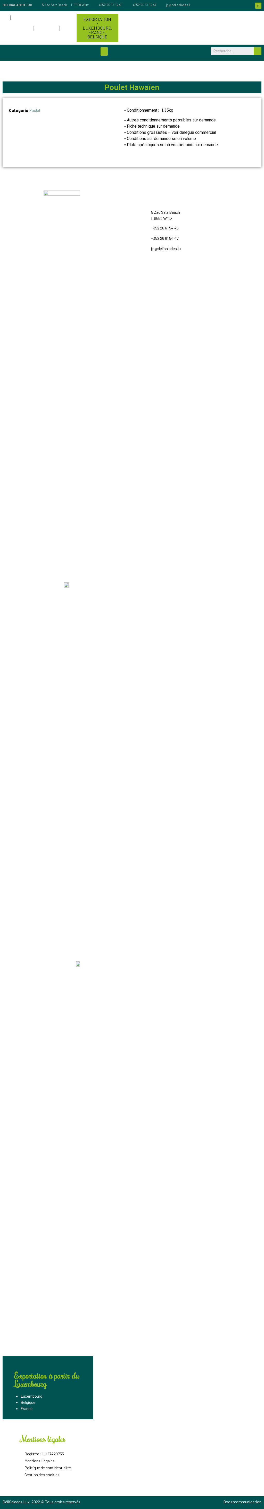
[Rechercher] (257, 51)
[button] (97, 28)
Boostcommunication (242, 1501)
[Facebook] (258, 6)
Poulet (34, 110)
